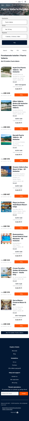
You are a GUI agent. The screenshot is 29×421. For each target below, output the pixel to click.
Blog (14, 354)
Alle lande (14, 350)
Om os (14, 362)
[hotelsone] (7, 1)
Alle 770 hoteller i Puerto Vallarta (10, 61)
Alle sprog (14, 382)
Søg (14, 42)
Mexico (8, 5)
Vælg (21, 95)
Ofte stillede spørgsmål (14, 368)
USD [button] (19, 2)
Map (12, 50)
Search (5, 50)
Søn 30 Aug (8, 29)
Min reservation (14, 379)
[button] (14, 2)
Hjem (2, 5)
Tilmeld (24, 393)
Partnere (14, 365)
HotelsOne (16, 403)
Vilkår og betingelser (7, 409)
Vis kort (15, 81)
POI (18, 50)
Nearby (24, 50)
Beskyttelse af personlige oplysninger (11, 407)
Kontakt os (14, 376)
